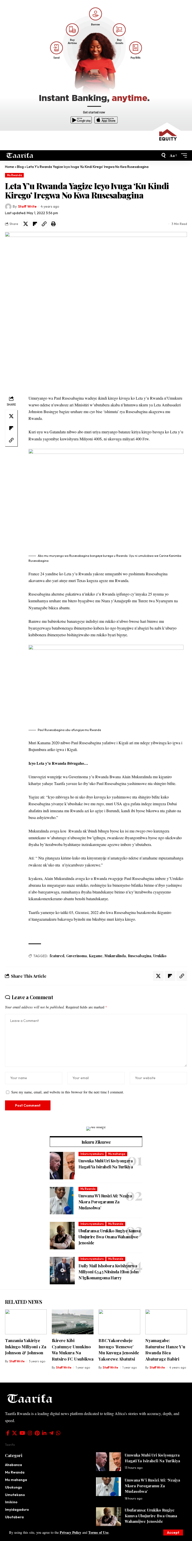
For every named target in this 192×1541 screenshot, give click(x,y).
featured (57, 955)
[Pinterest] (37, 1433)
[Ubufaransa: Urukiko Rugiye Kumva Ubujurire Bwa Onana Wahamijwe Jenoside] (62, 1235)
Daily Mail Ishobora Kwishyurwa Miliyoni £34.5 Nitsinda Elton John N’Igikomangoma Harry (108, 1271)
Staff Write (27, 206)
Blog (20, 167)
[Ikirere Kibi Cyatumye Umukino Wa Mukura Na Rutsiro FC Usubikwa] (73, 1321)
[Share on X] (25, 224)
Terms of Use (98, 1532)
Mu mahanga (116, 1154)
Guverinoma (76, 955)
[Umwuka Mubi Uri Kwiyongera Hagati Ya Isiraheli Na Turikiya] (62, 1165)
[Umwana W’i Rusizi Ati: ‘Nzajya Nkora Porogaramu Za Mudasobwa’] (62, 1200)
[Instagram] (30, 1433)
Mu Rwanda (14, 175)
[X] (14, 1433)
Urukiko (159, 955)
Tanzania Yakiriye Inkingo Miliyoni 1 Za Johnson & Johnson (25, 1346)
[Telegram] (51, 1433)
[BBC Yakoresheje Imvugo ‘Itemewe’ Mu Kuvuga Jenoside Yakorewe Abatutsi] (119, 1321)
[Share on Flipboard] (34, 224)
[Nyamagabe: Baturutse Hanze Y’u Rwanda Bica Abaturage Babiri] (166, 1321)
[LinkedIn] (44, 1433)
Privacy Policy (70, 1532)
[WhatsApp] (58, 1433)
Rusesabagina (139, 955)
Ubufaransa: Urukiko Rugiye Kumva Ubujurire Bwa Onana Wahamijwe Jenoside (109, 1236)
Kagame (95, 955)
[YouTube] (22, 1433)
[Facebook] (8, 1433)
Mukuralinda (115, 955)
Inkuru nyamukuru (92, 1154)
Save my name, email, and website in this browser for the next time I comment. (67, 1092)
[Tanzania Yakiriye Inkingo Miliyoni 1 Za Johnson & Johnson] (26, 1321)
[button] (173, 1533)
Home (9, 167)
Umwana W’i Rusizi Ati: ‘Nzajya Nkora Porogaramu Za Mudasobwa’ (105, 1201)
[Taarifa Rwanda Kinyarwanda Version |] (20, 155)
